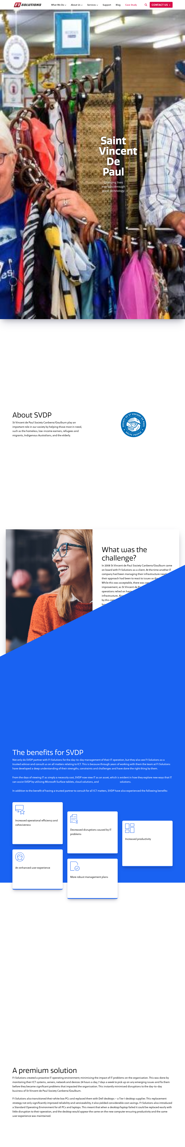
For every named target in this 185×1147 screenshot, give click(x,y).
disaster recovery (109, 782)
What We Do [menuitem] (58, 4)
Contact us (160, 5)
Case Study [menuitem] (131, 4)
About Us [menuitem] (76, 4)
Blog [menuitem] (118, 4)
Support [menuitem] (107, 4)
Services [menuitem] (91, 4)
